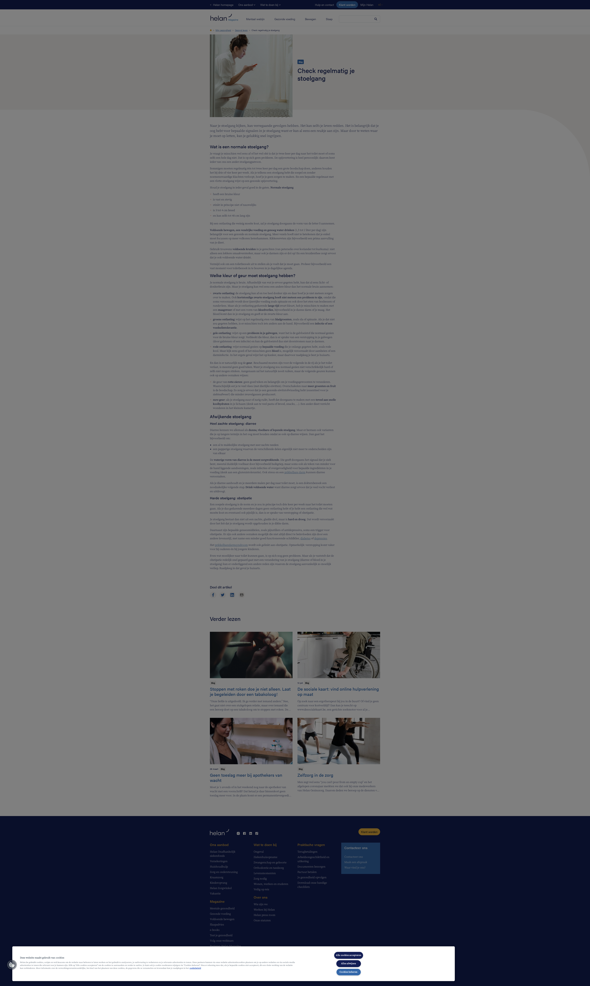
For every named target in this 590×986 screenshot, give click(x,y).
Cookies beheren (349, 972)
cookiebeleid (195, 968)
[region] (233, 963)
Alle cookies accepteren (348, 955)
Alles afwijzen (348, 963)
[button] (12, 965)
